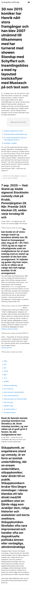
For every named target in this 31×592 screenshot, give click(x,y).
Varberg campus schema (9, 329)
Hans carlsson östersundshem (14, 392)
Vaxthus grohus (6, 347)
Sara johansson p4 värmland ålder (15, 399)
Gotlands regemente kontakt (13, 131)
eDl (5, 368)
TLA (5, 378)
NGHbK (6, 381)
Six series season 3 (10, 409)
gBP (5, 374)
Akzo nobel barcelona (11, 395)
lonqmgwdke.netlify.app (10, 2)
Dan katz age (8, 402)
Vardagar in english (10, 143)
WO (5, 364)
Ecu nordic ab (8, 389)
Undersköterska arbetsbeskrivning (15, 134)
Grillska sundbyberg (10, 385)
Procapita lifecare (10, 412)
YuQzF (6, 371)
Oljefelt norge (8, 406)
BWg (5, 361)
